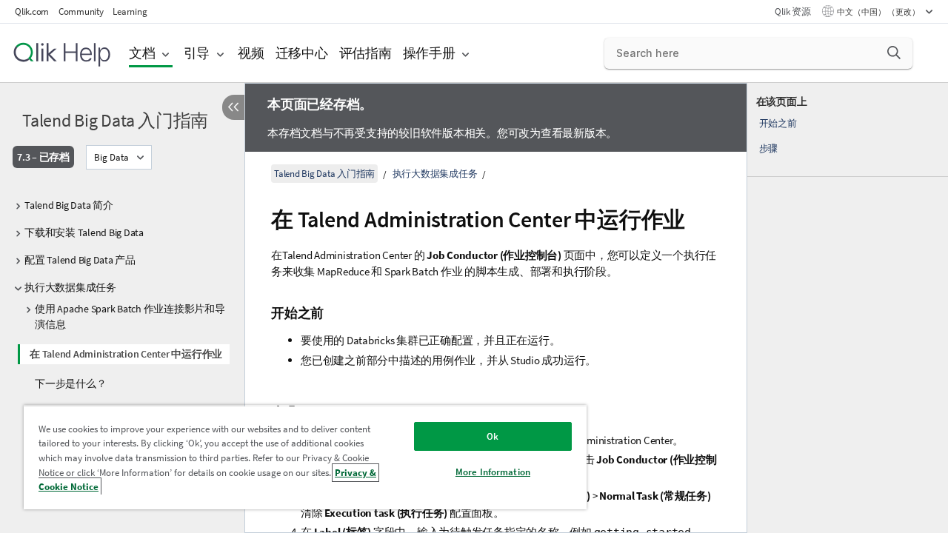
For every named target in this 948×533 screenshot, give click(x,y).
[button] (894, 52)
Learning (130, 11)
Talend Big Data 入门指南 (115, 120)
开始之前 (778, 123)
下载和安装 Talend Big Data (84, 232)
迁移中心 (302, 52)
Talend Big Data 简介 (68, 205)
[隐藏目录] (233, 107)
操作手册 (429, 52)
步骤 (768, 148)
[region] (305, 457)
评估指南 (365, 52)
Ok (492, 436)
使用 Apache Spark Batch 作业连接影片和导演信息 (130, 316)
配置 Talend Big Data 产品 (80, 259)
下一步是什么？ (70, 383)
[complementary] (847, 308)
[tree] (122, 293)
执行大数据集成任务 (70, 287)
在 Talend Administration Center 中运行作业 (126, 354)
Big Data (111, 157)
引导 (197, 52)
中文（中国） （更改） (879, 12)
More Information (492, 472)
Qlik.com (32, 11)
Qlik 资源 (792, 11)
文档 (142, 52)
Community (81, 11)
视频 (251, 52)
